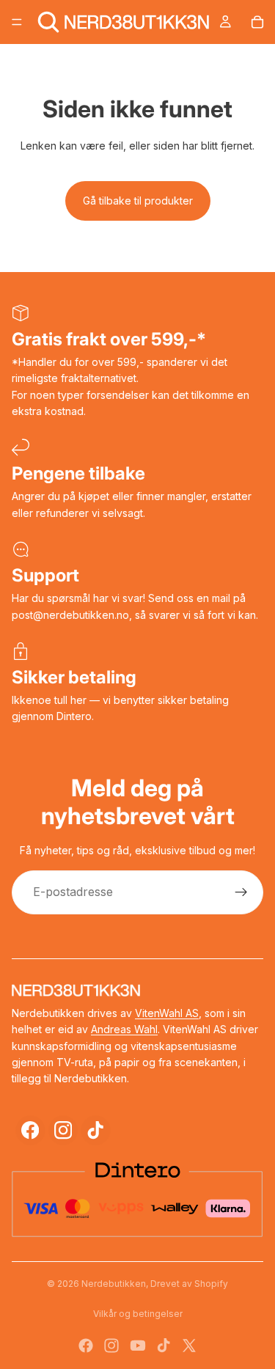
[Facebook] (30, 1130)
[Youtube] (138, 1345)
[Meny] (17, 22)
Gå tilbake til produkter (138, 200)
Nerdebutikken (113, 1283)
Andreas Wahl (124, 1029)
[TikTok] (96, 1130)
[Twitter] (189, 1345)
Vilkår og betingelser (138, 1313)
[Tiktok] (163, 1345)
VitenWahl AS (167, 1013)
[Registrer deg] (241, 892)
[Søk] (48, 22)
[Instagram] (63, 1130)
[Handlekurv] (257, 22)
